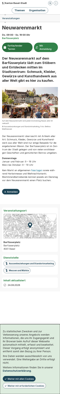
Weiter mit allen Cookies (21, 378)
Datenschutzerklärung (17, 370)
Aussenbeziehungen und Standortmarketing (31, 263)
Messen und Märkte (19, 270)
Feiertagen (36, 170)
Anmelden (11, 192)
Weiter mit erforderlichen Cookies (26, 385)
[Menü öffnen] (56, 3)
